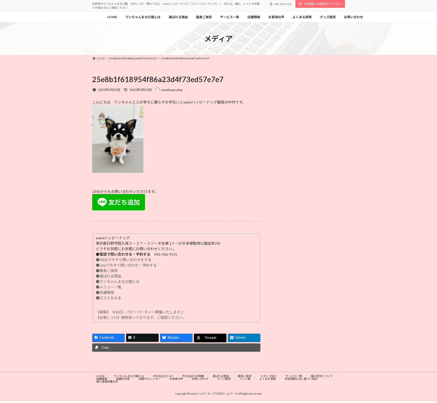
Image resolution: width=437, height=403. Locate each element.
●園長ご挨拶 (107, 270)
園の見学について (322, 376)
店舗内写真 (123, 378)
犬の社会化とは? (163, 376)
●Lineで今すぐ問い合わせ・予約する (126, 265)
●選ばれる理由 (108, 276)
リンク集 (245, 378)
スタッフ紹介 (268, 376)
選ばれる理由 (221, 376)
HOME (101, 376)
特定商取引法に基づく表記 (301, 378)
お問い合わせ (200, 378)
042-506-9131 (165, 254)
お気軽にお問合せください (323, 4)
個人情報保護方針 (107, 381)
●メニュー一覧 (108, 287)
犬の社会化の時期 (193, 376)
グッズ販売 (224, 378)
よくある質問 (267, 378)
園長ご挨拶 (245, 376)
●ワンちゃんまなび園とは (118, 281)
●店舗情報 (105, 292)
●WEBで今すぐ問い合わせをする (123, 259)
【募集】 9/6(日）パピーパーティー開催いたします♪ (140, 312)
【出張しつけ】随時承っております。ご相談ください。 (142, 317)
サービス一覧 (294, 376)
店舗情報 (101, 378)
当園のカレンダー (149, 378)
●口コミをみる (108, 298)
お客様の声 (176, 378)
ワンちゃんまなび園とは (129, 376)
